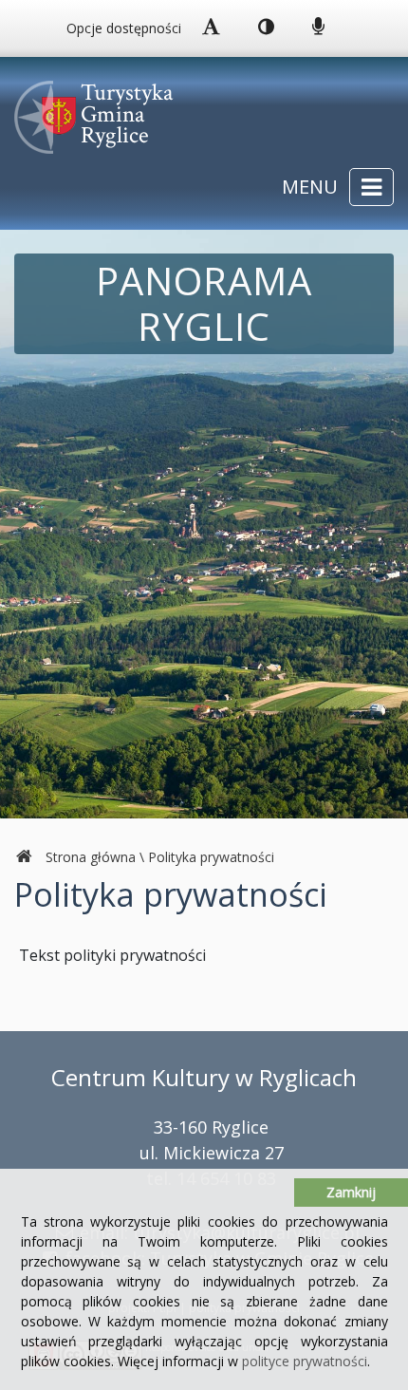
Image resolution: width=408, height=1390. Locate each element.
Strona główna (91, 857)
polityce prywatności (304, 1361)
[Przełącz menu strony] (371, 187)
